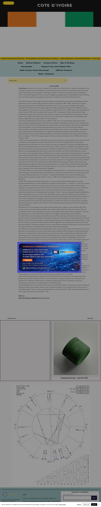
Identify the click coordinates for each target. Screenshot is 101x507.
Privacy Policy (62, 504)
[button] (77, 245)
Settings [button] (79, 504)
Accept (94, 504)
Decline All (86, 504)
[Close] (99, 504)
